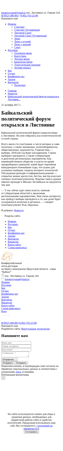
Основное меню (23, 53)
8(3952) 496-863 (10, 15)
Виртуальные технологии (35, 328)
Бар (10, 70)
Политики (20, 85)
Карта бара (20, 56)
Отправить (8, 363)
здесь (18, 371)
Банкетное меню (23, 61)
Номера (12, 24)
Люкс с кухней (22, 41)
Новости (19, 210)
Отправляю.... (9, 359)
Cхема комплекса (10, 308)
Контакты (13, 82)
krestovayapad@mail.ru (13, 12)
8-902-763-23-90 (29, 15)
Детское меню (22, 59)
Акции (11, 79)
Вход (4, 311)
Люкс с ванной (22, 44)
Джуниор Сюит (23, 32)
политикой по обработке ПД (38, 427)
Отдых (11, 73)
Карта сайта (7, 305)
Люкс (17, 38)
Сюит (17, 47)
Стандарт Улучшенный (27, 29)
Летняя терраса (22, 67)
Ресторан (13, 50)
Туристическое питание (27, 64)
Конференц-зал (16, 76)
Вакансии (6, 302)
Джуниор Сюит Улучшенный (30, 35)
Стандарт (19, 27)
